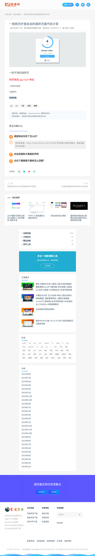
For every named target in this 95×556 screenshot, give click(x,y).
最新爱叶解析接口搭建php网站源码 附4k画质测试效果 (78, 218)
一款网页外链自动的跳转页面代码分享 (34, 24)
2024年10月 (27, 400)
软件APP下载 (32, 522)
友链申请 (30, 541)
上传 (55, 347)
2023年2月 (26, 463)
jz (37, 347)
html (67, 343)
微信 (62, 350)
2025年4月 (26, 385)
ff (62, 343)
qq (47, 347)
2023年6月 (26, 448)
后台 (40, 350)
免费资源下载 (32, 513)
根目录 (64, 354)
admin (24, 343)
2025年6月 (26, 382)
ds (52, 343)
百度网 (30, 358)
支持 (45, 354)
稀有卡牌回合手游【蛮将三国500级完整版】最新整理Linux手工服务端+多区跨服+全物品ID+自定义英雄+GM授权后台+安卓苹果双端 (54, 287)
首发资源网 (17, 14)
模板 (70, 354)
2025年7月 (26, 378)
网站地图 (60, 523)
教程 (51, 354)
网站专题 (45, 513)
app (35, 343)
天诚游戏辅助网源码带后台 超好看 (74, 186)
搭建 (35, 354)
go (11, 106)
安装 (51, 350)
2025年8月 (26, 374)
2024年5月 (26, 411)
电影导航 (67, 541)
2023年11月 (27, 430)
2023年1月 (26, 467)
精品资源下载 (32, 517)
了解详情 (54, 492)
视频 (64, 358)
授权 (67, 350)
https (24, 347)
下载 (60, 347)
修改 (29, 350)
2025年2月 (26, 389)
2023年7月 (26, 444)
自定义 (53, 358)
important (31, 347)
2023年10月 (27, 433)
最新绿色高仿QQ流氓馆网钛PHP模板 (21, 186)
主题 (66, 347)
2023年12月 (27, 426)
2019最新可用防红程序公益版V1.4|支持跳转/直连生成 (15, 218)
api (30, 343)
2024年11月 (27, 396)
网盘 (41, 358)
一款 (22, 106)
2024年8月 (26, 404)
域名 (45, 350)
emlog (57, 343)
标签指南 (45, 522)
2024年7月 (26, 407)
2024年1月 (26, 422)
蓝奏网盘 (13, 98)
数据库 (57, 354)
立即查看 (41, 492)
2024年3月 (26, 419)
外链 (29, 106)
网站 (47, 358)
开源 (56, 350)
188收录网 (40, 541)
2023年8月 (26, 441)
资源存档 (45, 517)
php (42, 347)
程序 (36, 358)
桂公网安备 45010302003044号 (43, 549)
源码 (24, 358)
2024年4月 (26, 415)
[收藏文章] (19, 171)
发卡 (35, 350)
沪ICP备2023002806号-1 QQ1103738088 (72, 549)
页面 (70, 358)
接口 (24, 354)
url (16, 106)
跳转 (35, 106)
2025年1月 (26, 393)
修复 (24, 350)
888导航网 (51, 541)
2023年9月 (26, 437)
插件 (29, 354)
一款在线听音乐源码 (57, 216)
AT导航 (59, 541)
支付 (40, 354)
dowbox (46, 343)
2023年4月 (26, 456)
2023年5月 (26, 452)
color (40, 343)
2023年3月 (26, 459)
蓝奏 (59, 358)
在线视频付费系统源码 (45, 309)
